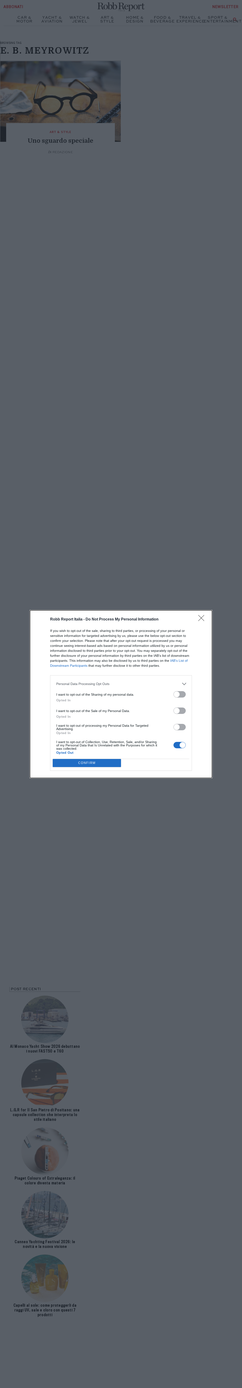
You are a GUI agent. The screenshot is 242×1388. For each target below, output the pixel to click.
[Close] (202, 619)
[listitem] (121, 683)
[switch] (179, 694)
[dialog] (121, 694)
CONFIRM (87, 763)
